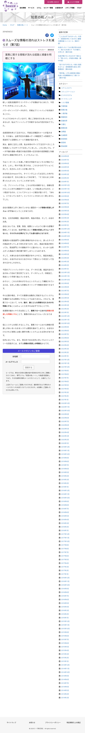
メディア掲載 (69, 8)
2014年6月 (65, 687)
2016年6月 (65, 599)
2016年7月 (65, 596)
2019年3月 (65, 479)
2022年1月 (65, 356)
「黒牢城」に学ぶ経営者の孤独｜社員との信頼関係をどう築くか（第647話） (69, 75)
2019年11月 (65, 450)
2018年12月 (65, 490)
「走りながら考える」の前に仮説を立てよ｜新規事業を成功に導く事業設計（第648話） (69, 67)
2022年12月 (65, 316)
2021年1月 (65, 400)
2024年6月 (65, 251)
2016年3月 (65, 610)
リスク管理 (65, 102)
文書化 (63, 124)
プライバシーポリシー (53, 722)
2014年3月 (65, 698)
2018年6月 (65, 512)
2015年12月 (65, 621)
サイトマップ (11, 722)
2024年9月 (65, 240)
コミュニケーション (68, 92)
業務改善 (64, 128)
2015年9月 (65, 632)
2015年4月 (65, 650)
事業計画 (64, 110)
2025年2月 (65, 221)
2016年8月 (65, 592)
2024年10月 (65, 236)
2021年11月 (65, 363)
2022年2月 (65, 352)
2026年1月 (65, 181)
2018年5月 (65, 516)
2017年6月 (65, 556)
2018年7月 (65, 509)
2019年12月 (65, 447)
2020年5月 (65, 429)
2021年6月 (65, 381)
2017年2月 (65, 570)
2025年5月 (65, 211)
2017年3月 (65, 567)
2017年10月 (65, 541)
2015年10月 (65, 628)
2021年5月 (65, 385)
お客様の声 (59, 8)
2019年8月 (65, 461)
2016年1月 (65, 618)
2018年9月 (65, 501)
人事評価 (64, 113)
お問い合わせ (54, 2)
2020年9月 (65, 414)
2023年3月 (65, 305)
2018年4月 (65, 519)
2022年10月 (65, 323)
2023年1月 (65, 312)
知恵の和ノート (22, 25)
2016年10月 (65, 585)
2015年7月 (65, 639)
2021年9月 (65, 370)
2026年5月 (65, 167)
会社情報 (23, 8)
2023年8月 (65, 287)
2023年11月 (65, 276)
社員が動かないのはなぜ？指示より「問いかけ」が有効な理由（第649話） (69, 58)
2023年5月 (65, 298)
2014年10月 (65, 672)
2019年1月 (65, 487)
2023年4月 (65, 301)
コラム (39, 8)
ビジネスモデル (66, 95)
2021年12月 (65, 360)
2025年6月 (65, 207)
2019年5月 (65, 472)
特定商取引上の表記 (74, 722)
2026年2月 (65, 178)
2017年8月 (65, 549)
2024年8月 (65, 243)
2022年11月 (65, 320)
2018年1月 (65, 530)
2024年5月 (65, 254)
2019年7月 (65, 465)
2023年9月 (65, 283)
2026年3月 (65, 174)
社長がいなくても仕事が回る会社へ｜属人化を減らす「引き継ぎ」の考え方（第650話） (69, 49)
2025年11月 (65, 189)
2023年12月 (65, 272)
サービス (31, 8)
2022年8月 (65, 330)
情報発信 (64, 117)
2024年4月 (65, 258)
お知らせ (32, 722)
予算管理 (64, 106)
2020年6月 (65, 425)
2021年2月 (65, 396)
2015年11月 (65, 625)
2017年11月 (65, 538)
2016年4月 (65, 607)
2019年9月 (65, 458)
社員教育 (64, 135)
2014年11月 (65, 668)
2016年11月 (65, 581)
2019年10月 (65, 454)
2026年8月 (65, 156)
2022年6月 (65, 338)
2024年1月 (65, 269)
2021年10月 (65, 367)
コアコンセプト (66, 88)
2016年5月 (65, 603)
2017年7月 (65, 552)
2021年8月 (65, 374)
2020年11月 (65, 407)
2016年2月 (65, 614)
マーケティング (66, 99)
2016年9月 (65, 589)
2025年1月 (65, 225)
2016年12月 (65, 578)
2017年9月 (65, 545)
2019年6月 (65, 469)
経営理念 (64, 139)
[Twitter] (52, 35)
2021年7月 (65, 378)
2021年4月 (65, 389)
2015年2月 (65, 658)
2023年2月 (65, 309)
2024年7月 (65, 247)
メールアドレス (11, 362)
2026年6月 (65, 163)
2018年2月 (65, 527)
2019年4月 (65, 476)
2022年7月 (65, 334)
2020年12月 (65, 403)
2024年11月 (65, 232)
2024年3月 (65, 261)
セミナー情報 (48, 8)
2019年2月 (65, 483)
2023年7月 (65, 291)
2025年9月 (65, 196)
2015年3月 (65, 654)
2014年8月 (65, 679)
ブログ (79, 8)
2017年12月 (65, 534)
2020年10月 (65, 410)
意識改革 (64, 121)
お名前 (15, 356)
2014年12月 (65, 665)
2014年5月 (65, 690)
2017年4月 (65, 563)
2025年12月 (65, 185)
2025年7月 (65, 203)
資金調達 (64, 146)
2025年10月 (65, 192)
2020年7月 (65, 421)
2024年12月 (65, 229)
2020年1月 (65, 443)
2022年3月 (65, 349)
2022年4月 (65, 345)
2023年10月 (65, 280)
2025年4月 (65, 214)
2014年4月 (65, 694)
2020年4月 (65, 432)
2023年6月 (65, 294)
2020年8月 (65, 418)
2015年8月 (65, 636)
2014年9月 (65, 676)
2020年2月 (65, 440)
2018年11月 (65, 494)
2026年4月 (65, 171)
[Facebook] (47, 35)
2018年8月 (65, 505)
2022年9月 (65, 327)
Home (5, 25)
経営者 (63, 142)
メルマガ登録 (74, 2)
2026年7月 (65, 160)
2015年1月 (65, 661)
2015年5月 (65, 647)
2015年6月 (65, 643)
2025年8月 (65, 200)
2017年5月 (65, 559)
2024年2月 (65, 265)
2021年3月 (65, 392)
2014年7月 (65, 683)
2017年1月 (65, 574)
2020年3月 (65, 436)
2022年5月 (65, 341)
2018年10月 (65, 498)
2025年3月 (65, 218)
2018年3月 (65, 523)
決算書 (63, 131)
